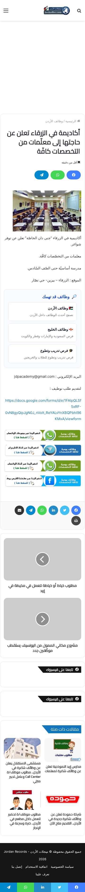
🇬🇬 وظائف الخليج (47, 332)
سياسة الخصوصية (62, 866)
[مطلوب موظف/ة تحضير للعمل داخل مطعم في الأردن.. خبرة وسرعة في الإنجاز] (22, 799)
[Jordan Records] (56, 10)
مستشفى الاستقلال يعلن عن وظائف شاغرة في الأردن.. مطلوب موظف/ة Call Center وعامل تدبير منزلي (23, 772)
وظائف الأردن (54, 121)
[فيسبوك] (74, 174)
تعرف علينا (42, 874)
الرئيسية (71, 121)
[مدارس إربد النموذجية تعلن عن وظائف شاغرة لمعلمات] (62, 750)
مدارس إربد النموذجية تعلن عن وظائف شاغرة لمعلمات (63, 768)
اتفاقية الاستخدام (36, 866)
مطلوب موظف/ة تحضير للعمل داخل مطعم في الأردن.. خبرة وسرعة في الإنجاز (24, 821)
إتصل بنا (17, 866)
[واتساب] (58, 174)
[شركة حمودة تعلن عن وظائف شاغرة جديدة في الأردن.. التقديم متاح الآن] (62, 799)
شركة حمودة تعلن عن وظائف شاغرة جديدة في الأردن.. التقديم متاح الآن (64, 818)
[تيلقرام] (41, 174)
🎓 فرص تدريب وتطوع (48, 353)
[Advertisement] (42, 65)
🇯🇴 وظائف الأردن (51, 311)
